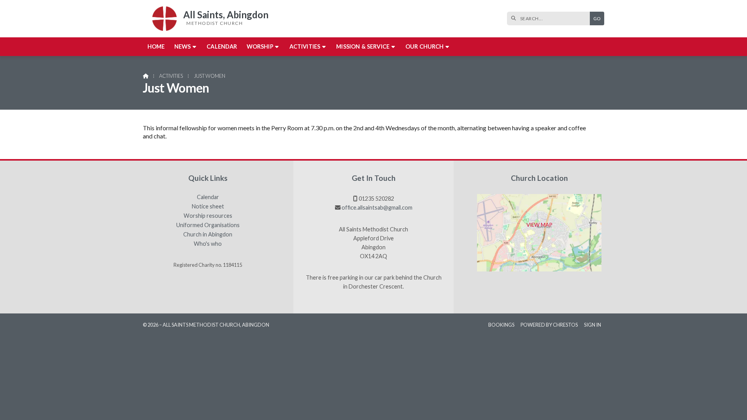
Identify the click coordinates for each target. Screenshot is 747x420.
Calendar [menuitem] (222, 46)
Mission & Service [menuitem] (362, 46)
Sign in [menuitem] (592, 325)
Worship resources (208, 216)
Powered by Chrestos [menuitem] (549, 325)
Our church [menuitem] (424, 46)
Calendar (208, 197)
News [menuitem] (182, 46)
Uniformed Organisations (208, 225)
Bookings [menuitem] (501, 325)
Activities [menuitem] (305, 46)
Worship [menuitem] (260, 46)
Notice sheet (208, 206)
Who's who (208, 244)
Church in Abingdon (207, 234)
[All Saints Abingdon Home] (162, 18)
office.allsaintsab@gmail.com (377, 207)
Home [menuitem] (156, 46)
